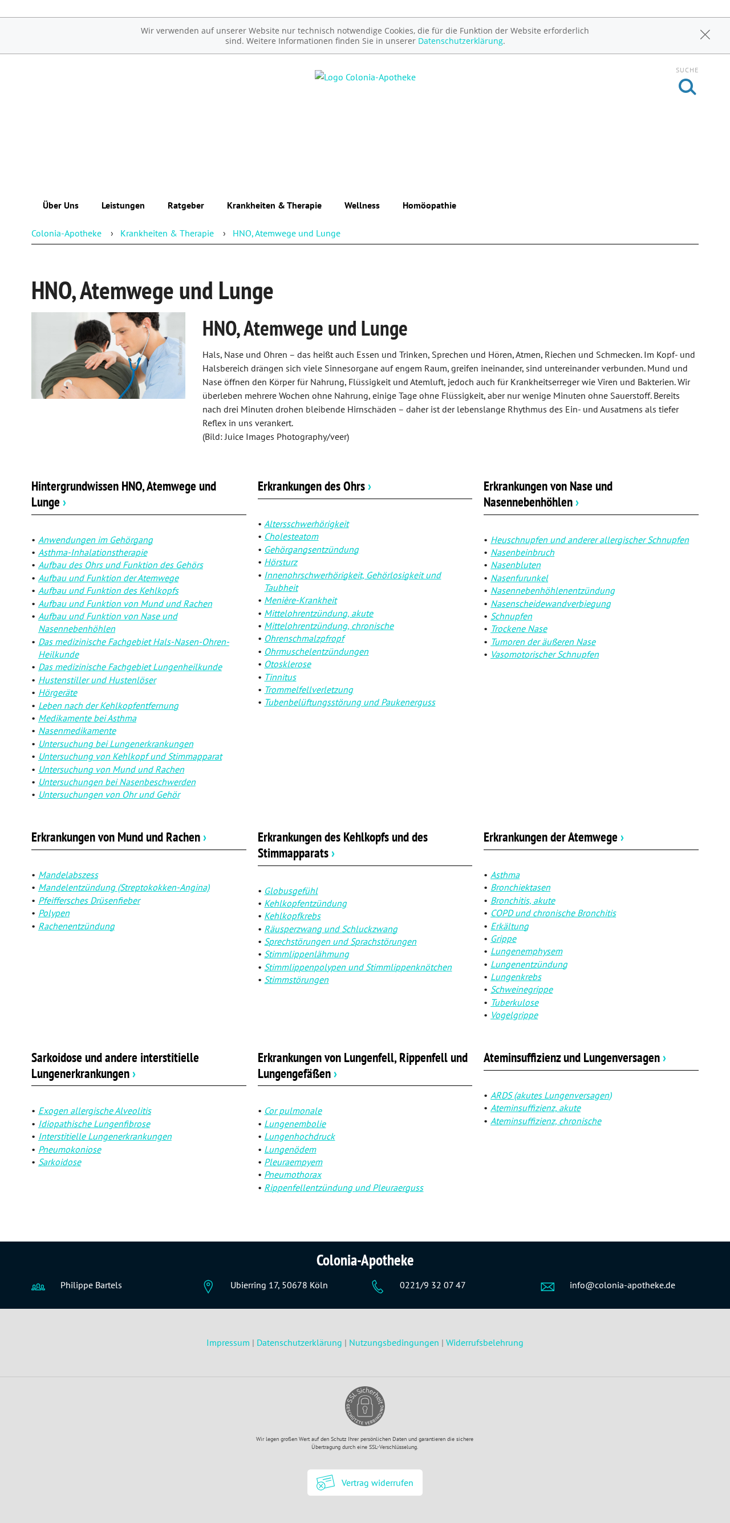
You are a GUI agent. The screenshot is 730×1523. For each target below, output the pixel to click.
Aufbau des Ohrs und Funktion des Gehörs (120, 564)
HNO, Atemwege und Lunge (286, 233)
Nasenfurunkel (519, 577)
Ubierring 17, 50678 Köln (279, 1285)
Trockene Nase (518, 628)
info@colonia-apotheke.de (622, 1285)
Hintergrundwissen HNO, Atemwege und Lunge (123, 493)
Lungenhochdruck (299, 1136)
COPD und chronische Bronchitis (553, 912)
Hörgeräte (57, 692)
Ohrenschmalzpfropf (304, 638)
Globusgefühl (291, 890)
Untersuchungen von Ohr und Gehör (109, 794)
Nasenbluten (515, 564)
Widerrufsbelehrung (485, 1342)
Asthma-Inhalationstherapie (92, 552)
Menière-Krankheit (300, 600)
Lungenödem (290, 1149)
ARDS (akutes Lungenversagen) (550, 1095)
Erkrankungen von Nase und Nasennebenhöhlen (548, 493)
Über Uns (61, 205)
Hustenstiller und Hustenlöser (97, 679)
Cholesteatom (291, 536)
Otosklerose (287, 663)
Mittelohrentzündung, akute (318, 613)
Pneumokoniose (69, 1149)
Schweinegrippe (521, 989)
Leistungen (123, 205)
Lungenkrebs (515, 976)
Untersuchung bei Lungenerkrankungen (115, 743)
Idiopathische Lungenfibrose (94, 1123)
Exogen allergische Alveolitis (94, 1110)
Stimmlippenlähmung (306, 953)
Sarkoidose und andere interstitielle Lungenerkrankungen (115, 1065)
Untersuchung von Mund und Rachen (111, 769)
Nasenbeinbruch (522, 552)
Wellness (362, 205)
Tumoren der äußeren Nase (542, 641)
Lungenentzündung (528, 964)
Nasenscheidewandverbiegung (550, 603)
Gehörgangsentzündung (311, 549)
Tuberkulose (514, 1002)
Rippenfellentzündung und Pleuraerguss (343, 1187)
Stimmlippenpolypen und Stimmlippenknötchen (358, 967)
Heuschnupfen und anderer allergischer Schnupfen (589, 539)
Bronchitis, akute (522, 900)
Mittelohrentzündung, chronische (329, 625)
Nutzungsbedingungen (394, 1342)
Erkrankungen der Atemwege (554, 836)
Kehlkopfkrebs (292, 915)
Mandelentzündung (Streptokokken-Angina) (123, 887)
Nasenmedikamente (77, 730)
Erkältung (509, 926)
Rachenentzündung (76, 926)
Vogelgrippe (514, 1014)
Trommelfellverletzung (308, 689)
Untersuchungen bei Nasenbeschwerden (117, 781)
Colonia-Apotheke (66, 233)
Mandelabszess (68, 874)
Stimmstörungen (296, 979)
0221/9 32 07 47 (433, 1285)
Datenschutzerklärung (460, 40)
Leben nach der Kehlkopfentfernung (108, 705)
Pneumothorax (292, 1174)
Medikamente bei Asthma (87, 718)
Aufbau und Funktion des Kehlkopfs (108, 590)
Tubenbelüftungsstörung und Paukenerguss (349, 702)
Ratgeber (186, 205)
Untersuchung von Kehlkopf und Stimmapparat (130, 756)
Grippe (503, 938)
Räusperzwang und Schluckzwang (331, 928)
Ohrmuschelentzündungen (316, 651)
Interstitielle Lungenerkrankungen (105, 1136)
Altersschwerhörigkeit (306, 523)
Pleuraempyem (293, 1161)
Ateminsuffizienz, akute (535, 1107)
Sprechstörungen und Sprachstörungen (340, 941)
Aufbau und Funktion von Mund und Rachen (125, 603)
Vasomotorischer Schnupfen (544, 654)
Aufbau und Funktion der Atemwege (108, 577)
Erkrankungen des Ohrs (314, 485)
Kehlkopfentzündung (305, 903)
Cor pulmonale (293, 1110)
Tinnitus (280, 677)
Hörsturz (280, 561)
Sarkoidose (59, 1161)
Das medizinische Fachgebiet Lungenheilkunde (130, 666)
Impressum (229, 1342)
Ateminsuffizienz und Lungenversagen (575, 1057)
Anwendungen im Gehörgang (95, 539)
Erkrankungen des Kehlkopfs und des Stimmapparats (343, 844)
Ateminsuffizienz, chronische (545, 1120)
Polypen (54, 912)
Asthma (505, 874)
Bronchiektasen (520, 887)
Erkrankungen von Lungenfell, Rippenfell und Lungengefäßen (363, 1065)
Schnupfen (511, 616)
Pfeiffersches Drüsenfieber (89, 900)
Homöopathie (429, 205)
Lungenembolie (295, 1123)
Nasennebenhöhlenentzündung (552, 590)
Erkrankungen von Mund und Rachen (118, 836)
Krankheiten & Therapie (274, 205)
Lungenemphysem (526, 951)
